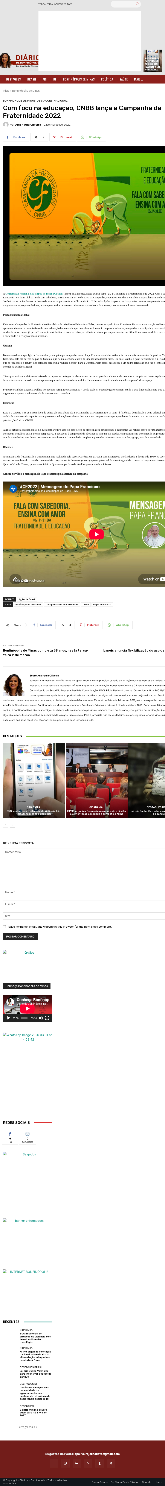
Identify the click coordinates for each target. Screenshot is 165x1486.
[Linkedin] (77, 1463)
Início (6, 91)
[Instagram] (65, 1463)
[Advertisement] (89, 41)
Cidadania (33, 807)
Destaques (45, 100)
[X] (111, 1463)
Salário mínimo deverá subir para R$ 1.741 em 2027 (33, 1413)
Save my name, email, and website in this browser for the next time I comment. (60, 926)
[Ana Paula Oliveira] (6, 124)
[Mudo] (41, 1018)
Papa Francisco (102, 604)
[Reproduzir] (8, 1018)
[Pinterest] (88, 1463)
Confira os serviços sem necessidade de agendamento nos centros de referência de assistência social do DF (35, 1393)
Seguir (27, 1133)
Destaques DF (28, 1384)
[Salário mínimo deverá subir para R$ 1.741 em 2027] (10, 1411)
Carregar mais (26, 1427)
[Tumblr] (99, 1463)
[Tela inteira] (47, 1018)
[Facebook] (54, 1463)
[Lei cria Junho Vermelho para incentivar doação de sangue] (10, 1372)
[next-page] (12, 825)
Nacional (60, 100)
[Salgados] (27, 1154)
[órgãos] (27, 966)
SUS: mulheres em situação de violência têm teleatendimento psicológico (152, 64)
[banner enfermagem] (27, 1242)
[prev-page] (5, 825)
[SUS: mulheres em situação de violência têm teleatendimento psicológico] (34, 780)
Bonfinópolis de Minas (26, 91)
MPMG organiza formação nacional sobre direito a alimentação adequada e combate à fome (96, 812)
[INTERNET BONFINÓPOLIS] (27, 1293)
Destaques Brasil (31, 1367)
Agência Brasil (26, 599)
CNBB (86, 604)
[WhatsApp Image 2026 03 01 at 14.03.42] (27, 1076)
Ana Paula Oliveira (28, 124)
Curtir (10, 1133)
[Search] (137, 4)
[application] (27, 1008)
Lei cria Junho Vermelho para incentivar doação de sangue (35, 1374)
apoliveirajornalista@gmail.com (97, 1454)
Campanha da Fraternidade (62, 604)
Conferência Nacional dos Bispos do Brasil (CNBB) (34, 293)
